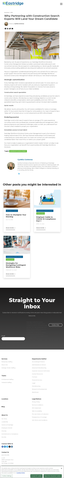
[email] (12, 28)
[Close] (61, 468)
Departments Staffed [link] (39, 359)
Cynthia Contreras (19, 23)
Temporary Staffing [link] (7, 361)
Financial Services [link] (37, 380)
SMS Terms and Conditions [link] (39, 420)
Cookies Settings (7, 476)
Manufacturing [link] (36, 386)
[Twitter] (10, 28)
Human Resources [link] (37, 374)
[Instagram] (12, 447)
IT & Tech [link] (34, 377)
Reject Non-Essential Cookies (52, 476)
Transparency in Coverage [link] (39, 417)
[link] (4, 374)
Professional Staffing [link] (7, 379)
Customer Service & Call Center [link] (41, 371)
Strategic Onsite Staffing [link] (8, 368)
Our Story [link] (4, 418)
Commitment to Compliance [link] (10, 434)
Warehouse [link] (35, 392)
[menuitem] (17, 374)
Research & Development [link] (39, 389)
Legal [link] (33, 383)
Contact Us (5, 452)
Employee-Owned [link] (7, 428)
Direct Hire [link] (5, 364)
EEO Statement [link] (36, 408)
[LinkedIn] (7, 28)
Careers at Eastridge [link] (7, 425)
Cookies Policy (20, 472)
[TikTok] (10, 447)
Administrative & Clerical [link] (39, 364)
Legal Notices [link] (36, 399)
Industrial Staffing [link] (6, 382)
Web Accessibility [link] (37, 411)
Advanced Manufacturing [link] (39, 368)
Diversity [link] (4, 431)
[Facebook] (5, 28)
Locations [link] (5, 399)
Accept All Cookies (36, 476)
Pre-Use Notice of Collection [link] (40, 414)
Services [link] (4, 359)
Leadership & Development (18, 151)
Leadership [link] (5, 421)
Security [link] (4, 437)
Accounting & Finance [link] (38, 361)
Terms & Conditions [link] (37, 405)
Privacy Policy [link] (36, 402)
